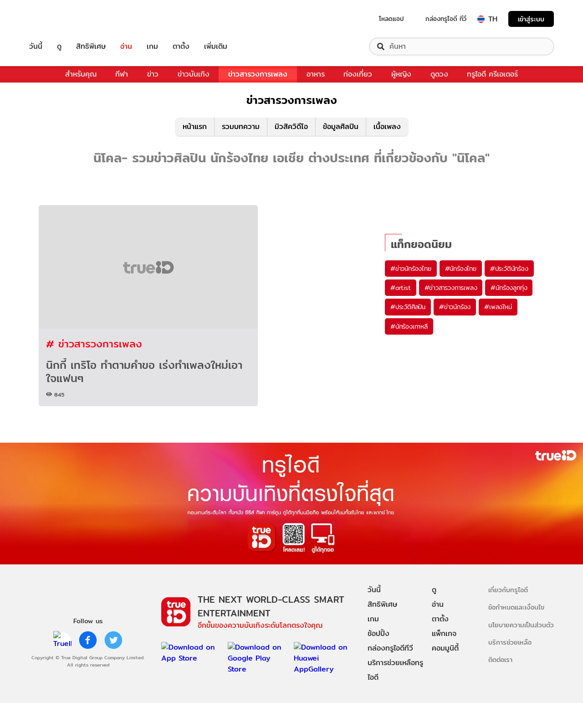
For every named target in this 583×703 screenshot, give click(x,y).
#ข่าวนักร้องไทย (410, 269)
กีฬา (121, 74)
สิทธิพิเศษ (91, 46)
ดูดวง (439, 74)
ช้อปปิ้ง (378, 633)
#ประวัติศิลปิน (407, 307)
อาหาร (316, 74)
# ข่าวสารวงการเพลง (94, 344)
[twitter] (113, 640)
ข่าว (153, 74)
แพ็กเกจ (444, 633)
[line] (62, 640)
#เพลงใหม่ (497, 307)
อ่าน (126, 46)
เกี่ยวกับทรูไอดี (508, 589)
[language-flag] (481, 19)
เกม (152, 46)
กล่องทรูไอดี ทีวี (445, 18)
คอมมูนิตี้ (445, 648)
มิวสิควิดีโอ (291, 126)
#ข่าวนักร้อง (454, 307)
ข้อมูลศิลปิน (340, 126)
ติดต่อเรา (500, 659)
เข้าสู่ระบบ (531, 19)
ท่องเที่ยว (357, 74)
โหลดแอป (391, 18)
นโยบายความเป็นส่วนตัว (521, 625)
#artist (400, 288)
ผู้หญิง (401, 74)
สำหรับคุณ (81, 74)
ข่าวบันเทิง (194, 74)
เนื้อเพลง (387, 126)
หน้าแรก (195, 126)
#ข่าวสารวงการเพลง (450, 288)
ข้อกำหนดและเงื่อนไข (516, 607)
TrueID (56, 19)
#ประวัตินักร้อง (509, 269)
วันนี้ (35, 46)
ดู (59, 46)
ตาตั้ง (181, 46)
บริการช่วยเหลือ (510, 642)
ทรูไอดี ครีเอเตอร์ (492, 74)
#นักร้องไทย (460, 269)
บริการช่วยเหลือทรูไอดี (395, 670)
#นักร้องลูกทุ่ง (509, 288)
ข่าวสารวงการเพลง (257, 74)
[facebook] (88, 640)
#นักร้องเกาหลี (409, 326)
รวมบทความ (241, 126)
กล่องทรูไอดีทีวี (390, 648)
